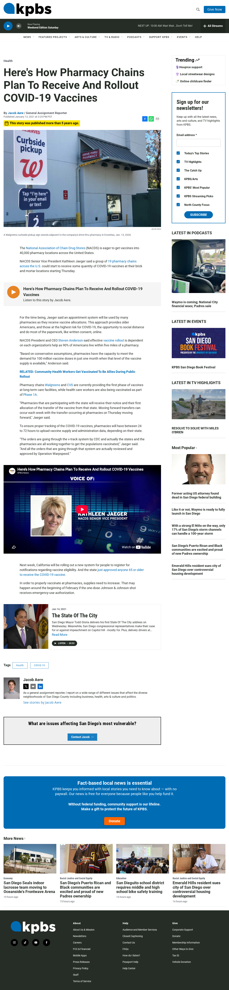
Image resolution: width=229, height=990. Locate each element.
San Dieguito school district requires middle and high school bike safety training (140, 887)
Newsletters (79, 936)
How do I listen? (131, 955)
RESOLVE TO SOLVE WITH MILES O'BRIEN (195, 430)
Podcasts (134, 37)
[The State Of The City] (26, 626)
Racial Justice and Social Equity (76, 878)
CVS (70, 385)
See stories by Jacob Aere (42, 702)
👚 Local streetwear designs (195, 74)
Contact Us (129, 942)
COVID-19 (39, 665)
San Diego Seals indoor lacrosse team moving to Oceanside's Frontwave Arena (29, 887)
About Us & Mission (83, 929)
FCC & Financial (81, 949)
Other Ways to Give (182, 949)
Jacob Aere (15, 113)
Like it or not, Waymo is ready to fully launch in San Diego (198, 511)
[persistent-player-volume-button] (19, 26)
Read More (59, 634)
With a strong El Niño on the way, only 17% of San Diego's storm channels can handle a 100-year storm (198, 529)
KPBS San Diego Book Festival (193, 367)
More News (13, 838)
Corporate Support (182, 929)
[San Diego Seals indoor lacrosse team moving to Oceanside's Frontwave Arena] (30, 858)
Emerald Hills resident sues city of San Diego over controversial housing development (196, 569)
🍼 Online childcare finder (193, 81)
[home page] (27, 9)
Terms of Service (82, 981)
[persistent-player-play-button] (8, 26)
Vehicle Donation (181, 961)
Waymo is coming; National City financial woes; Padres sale (195, 304)
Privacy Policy (80, 968)
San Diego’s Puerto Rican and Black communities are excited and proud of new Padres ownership (197, 549)
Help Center (129, 968)
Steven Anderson (70, 340)
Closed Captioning (133, 936)
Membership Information (186, 942)
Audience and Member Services (140, 929)
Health (8, 61)
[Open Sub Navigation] (33, 37)
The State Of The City (74, 615)
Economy (8, 878)
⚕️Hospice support (189, 67)
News (27, 37)
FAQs (125, 949)
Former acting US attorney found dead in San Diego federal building (196, 495)
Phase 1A (30, 394)
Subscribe (198, 215)
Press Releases (81, 961)
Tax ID (175, 955)
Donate (114, 821)
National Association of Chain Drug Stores (55, 248)
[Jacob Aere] (12, 688)
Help (198, 37)
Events (182, 37)
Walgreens (52, 385)
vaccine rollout (113, 340)
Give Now (214, 9)
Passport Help (130, 961)
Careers (77, 942)
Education (121, 878)
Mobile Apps (80, 955)
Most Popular (183, 448)
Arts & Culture (86, 37)
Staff (76, 974)
